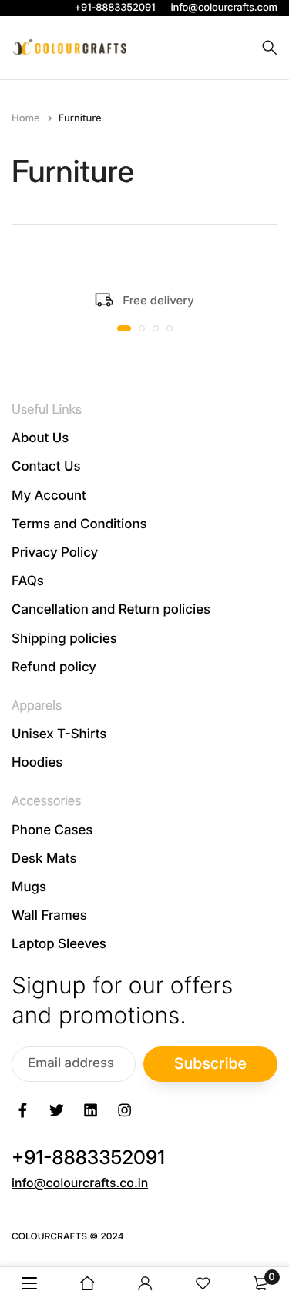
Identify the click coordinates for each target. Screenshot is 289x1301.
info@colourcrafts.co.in (80, 1182)
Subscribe (210, 1063)
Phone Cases (52, 830)
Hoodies (37, 763)
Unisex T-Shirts (59, 734)
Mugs (29, 887)
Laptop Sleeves (59, 945)
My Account (49, 496)
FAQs (28, 582)
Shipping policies (64, 639)
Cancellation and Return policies (111, 610)
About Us (40, 439)
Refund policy (54, 667)
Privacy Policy (55, 553)
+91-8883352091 (115, 8)
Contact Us (46, 467)
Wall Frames (49, 916)
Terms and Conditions (79, 524)
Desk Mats (44, 859)
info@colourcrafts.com (223, 8)
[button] (124, 328)
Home (27, 118)
